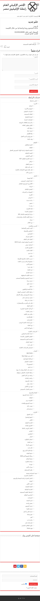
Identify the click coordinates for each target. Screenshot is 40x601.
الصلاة (30, 397)
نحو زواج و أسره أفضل (26, 136)
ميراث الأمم (29, 467)
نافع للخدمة (29, 317)
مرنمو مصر (29, 409)
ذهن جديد (30, 345)
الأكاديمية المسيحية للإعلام (25, 183)
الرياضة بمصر (28, 245)
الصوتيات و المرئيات (27, 192)
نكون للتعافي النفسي (27, 525)
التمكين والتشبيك (28, 231)
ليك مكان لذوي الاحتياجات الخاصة (23, 169)
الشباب (35, 351)
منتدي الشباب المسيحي (26, 389)
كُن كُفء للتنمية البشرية (26, 308)
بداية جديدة (29, 200)
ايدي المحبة (29, 500)
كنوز (31, 517)
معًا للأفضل (29, 133)
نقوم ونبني (29, 319)
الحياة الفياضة (28, 486)
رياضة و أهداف (28, 378)
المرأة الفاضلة (28, 117)
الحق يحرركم (29, 236)
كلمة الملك (29, 306)
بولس (30, 256)
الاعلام (35, 176)
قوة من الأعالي (28, 386)
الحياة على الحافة (28, 239)
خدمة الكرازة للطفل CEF (25, 158)
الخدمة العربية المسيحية (26, 339)
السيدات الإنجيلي (28, 111)
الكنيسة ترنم (29, 400)
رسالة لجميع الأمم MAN (26, 456)
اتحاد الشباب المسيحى (26, 181)
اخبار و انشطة (33, 101)
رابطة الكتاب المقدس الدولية (24, 292)
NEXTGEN (29, 353)
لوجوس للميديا (28, 211)
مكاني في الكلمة (28, 314)
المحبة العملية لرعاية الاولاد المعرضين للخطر (21, 150)
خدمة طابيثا (29, 509)
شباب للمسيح (28, 381)
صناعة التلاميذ (28, 461)
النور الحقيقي (29, 156)
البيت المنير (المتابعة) (27, 228)
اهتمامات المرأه (28, 119)
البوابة (30, 481)
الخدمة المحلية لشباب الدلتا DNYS (23, 242)
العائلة (30, 147)
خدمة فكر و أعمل (27, 511)
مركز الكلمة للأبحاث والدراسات (24, 217)
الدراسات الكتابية (32, 331)
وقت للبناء (29, 139)
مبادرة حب (29, 520)
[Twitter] (18, 566)
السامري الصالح (28, 495)
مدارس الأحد (29, 172)
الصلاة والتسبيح (33, 392)
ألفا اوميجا (29, 178)
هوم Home (29, 528)
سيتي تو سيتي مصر (27, 297)
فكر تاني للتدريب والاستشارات (24, 303)
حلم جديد (25, 16)
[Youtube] (14, 566)
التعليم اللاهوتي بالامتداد (26, 336)
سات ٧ (30, 206)
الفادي (30, 431)
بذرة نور (30, 253)
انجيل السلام (29, 342)
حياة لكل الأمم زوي (27, 450)
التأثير (31, 420)
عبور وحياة (29, 514)
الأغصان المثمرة (28, 475)
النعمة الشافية (28, 153)
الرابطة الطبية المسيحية (29, 43)
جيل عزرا (30, 267)
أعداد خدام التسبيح (27, 395)
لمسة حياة (29, 131)
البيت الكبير (29, 484)
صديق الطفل (29, 164)
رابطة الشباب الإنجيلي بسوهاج (24, 372)
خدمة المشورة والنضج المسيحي (24, 278)
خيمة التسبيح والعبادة (27, 403)
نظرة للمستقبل (28, 470)
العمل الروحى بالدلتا (27, 428)
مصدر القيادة (29, 311)
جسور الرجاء (29, 445)
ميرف (31, 220)
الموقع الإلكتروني (33, 84)
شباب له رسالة (28, 300)
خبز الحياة (29, 270)
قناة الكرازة (29, 208)
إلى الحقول (29, 414)
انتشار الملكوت (28, 439)
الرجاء (30, 186)
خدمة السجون (28, 506)
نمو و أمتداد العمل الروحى (25, 322)
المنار (31, 436)
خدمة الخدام (29, 272)
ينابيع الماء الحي (28, 328)
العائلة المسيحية (28, 114)
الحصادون (30, 233)
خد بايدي (30, 367)
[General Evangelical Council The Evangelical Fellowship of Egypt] (20, 6)
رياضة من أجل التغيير (27, 375)
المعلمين (30, 434)
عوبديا (30, 464)
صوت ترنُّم (29, 406)
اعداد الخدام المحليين (26, 333)
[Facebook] (21, 566)
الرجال (30, 106)
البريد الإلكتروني (33, 79)
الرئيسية (36, 16)
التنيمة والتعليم (28, 145)
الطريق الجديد (28, 247)
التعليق (36, 57)
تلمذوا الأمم (29, 264)
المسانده (30, 497)
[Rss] (25, 566)
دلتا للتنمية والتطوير (27, 289)
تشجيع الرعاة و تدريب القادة (25, 261)
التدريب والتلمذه (33, 226)
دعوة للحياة (29, 453)
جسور (30, 203)
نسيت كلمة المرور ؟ (31, 587)
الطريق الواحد (28, 425)
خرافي (30, 161)
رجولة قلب (29, 128)
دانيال (31, 286)
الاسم (36, 73)
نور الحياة (30, 325)
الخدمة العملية (28, 422)
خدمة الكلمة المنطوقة (26, 275)
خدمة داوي (29, 283)
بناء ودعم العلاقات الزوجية (25, 122)
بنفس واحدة (29, 503)
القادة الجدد (29, 250)
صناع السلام (29, 459)
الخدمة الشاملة (28, 489)
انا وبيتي (30, 197)
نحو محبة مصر (28, 522)
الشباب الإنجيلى (28, 361)
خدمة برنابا (29, 281)
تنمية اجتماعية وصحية (31, 473)
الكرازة (31, 16)
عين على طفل (28, 167)
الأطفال (35, 142)
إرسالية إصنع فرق (27, 358)
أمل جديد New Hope (27, 356)
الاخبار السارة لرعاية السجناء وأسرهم (22, 478)
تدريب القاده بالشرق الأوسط (25, 258)
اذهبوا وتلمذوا (28, 417)
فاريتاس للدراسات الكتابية (25, 347)
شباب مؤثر (29, 383)
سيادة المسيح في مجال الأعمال (24, 295)
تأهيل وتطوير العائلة (27, 125)
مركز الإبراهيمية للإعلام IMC (25, 214)
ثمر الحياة (29, 442)
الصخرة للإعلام (28, 189)
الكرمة (30, 195)
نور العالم (30, 222)
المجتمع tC (29, 364)
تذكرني (23, 584)
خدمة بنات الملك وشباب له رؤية (24, 370)
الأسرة (35, 103)
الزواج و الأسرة (28, 108)
